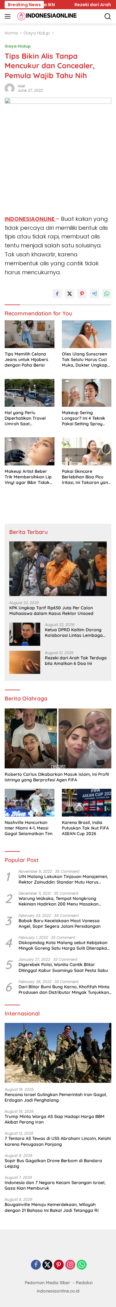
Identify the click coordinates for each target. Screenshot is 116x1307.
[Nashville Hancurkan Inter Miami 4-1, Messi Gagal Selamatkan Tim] (29, 803)
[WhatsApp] (82, 1265)
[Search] (107, 16)
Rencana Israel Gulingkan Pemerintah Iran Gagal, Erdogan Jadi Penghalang (56, 1097)
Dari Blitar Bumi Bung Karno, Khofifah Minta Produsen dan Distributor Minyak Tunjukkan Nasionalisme (64, 989)
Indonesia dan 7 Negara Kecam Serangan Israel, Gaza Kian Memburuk (55, 1185)
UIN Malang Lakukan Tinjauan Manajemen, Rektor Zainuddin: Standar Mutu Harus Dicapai (63, 879)
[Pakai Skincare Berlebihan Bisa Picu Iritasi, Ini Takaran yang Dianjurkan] (87, 451)
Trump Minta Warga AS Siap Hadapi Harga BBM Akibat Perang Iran (55, 1119)
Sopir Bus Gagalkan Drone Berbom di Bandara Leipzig (53, 1163)
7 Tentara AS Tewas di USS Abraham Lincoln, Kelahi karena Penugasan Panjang (58, 1141)
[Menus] (9, 16)
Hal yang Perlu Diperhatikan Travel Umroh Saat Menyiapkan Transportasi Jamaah (27, 418)
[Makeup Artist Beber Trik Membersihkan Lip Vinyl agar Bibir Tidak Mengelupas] (29, 451)
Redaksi (84, 1282)
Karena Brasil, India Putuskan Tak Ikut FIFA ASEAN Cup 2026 (85, 828)
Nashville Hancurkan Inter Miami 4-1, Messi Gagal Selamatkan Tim (29, 828)
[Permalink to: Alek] (10, 88)
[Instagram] (70, 1265)
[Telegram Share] (94, 293)
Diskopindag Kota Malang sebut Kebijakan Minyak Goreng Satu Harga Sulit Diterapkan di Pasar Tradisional (64, 945)
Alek (21, 86)
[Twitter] (47, 1265)
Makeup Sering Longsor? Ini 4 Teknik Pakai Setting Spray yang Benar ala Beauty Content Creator (86, 418)
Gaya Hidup (18, 46)
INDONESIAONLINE (30, 219)
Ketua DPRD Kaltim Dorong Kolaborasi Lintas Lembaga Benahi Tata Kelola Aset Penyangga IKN (74, 632)
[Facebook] (36, 1265)
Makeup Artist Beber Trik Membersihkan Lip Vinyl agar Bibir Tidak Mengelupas (28, 477)
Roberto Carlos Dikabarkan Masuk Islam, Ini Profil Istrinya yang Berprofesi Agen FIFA (57, 777)
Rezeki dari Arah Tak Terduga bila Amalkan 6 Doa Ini (76, 660)
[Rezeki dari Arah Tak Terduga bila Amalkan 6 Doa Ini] (24, 662)
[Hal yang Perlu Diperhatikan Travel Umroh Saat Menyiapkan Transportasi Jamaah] (29, 393)
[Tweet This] (69, 293)
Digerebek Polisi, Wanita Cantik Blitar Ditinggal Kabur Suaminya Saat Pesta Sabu (63, 967)
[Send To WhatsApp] (106, 293)
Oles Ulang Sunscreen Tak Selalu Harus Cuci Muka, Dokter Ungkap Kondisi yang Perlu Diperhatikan (84, 359)
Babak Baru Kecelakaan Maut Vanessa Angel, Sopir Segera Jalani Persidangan (60, 923)
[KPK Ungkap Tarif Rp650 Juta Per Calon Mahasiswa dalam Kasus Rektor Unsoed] (58, 568)
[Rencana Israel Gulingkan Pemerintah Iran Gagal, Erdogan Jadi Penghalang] (58, 1053)
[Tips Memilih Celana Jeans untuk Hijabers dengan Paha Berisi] (29, 334)
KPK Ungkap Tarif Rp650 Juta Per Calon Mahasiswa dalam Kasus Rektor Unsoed (51, 610)
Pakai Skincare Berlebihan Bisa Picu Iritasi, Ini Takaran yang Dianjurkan (86, 477)
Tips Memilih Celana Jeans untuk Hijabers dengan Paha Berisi (26, 359)
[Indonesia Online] (46, 16)
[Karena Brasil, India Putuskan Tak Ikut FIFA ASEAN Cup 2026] (87, 803)
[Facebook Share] (57, 293)
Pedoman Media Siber (47, 1282)
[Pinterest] (59, 1265)
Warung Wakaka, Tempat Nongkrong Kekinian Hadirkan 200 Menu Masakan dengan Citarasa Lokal (58, 901)
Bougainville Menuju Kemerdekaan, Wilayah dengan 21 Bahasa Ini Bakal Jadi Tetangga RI (52, 1207)
